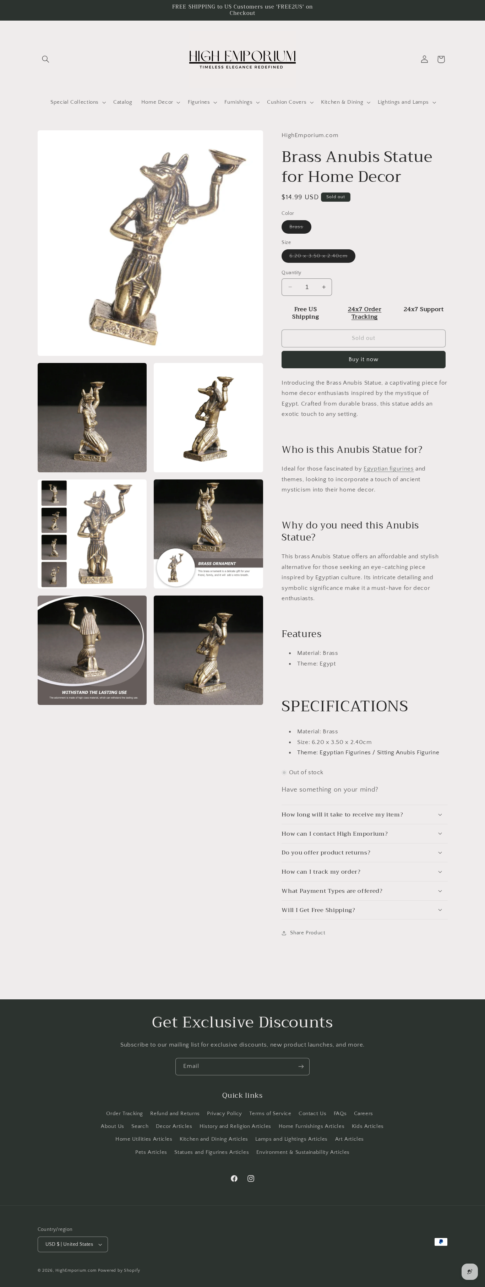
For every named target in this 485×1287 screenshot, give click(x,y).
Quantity (291, 272)
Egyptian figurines (389, 468)
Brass (300, 228)
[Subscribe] (301, 1066)
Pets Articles (151, 1152)
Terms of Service (270, 1114)
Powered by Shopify (119, 1270)
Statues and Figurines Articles (211, 1152)
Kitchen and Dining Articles (214, 1139)
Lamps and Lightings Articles (291, 1139)
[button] (46, 59)
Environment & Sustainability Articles (303, 1152)
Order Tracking (124, 1114)
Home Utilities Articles (144, 1139)
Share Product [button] (307, 933)
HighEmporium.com (76, 1270)
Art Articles (349, 1139)
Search (139, 1126)
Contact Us (312, 1114)
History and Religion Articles (235, 1126)
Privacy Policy (224, 1114)
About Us (112, 1126)
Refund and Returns (175, 1114)
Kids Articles (368, 1126)
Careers (363, 1114)
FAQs (340, 1114)
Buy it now (364, 359)
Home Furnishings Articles (312, 1126)
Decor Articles (174, 1126)
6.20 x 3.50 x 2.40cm (322, 257)
